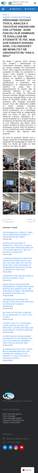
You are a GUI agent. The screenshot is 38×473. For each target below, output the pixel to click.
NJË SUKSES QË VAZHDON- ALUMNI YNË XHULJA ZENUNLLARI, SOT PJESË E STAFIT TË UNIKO (18, 315)
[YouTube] (21, 447)
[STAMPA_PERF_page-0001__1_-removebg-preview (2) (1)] (10, 3)
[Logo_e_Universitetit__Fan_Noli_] (3, 3)
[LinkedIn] (10, 447)
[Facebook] (5, 447)
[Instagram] (16, 447)
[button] (35, 3)
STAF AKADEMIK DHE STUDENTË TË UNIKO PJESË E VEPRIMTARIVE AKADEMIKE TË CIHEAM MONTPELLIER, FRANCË (18, 235)
